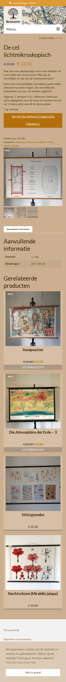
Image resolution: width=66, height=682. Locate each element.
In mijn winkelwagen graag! (33, 120)
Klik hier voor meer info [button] (21, 662)
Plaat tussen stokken (36, 142)
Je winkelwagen (23, 3)
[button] (33, 530)
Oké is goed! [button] (33, 672)
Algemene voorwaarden (17, 639)
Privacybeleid (11, 630)
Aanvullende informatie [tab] (18, 229)
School (58, 38)
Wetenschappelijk (11, 146)
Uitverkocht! (33, 367)
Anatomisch (20, 142)
